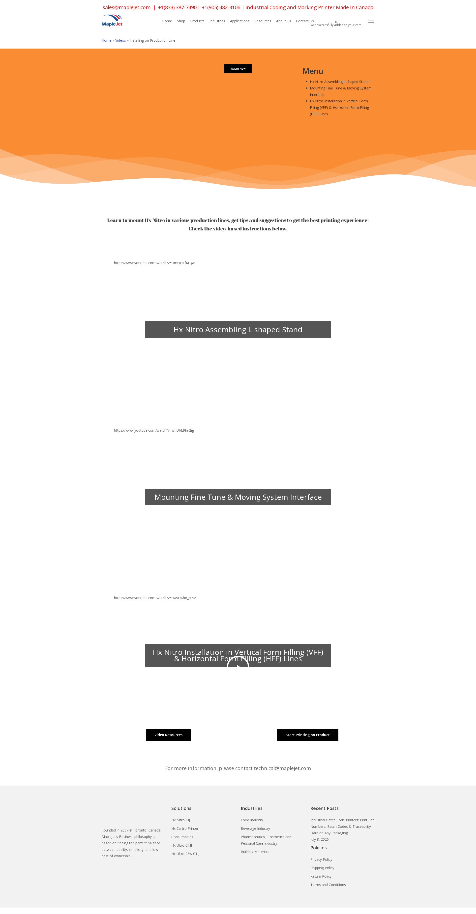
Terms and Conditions (328, 884)
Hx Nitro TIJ (180, 820)
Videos (120, 40)
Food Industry (252, 820)
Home (107, 40)
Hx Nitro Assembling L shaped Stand (339, 81)
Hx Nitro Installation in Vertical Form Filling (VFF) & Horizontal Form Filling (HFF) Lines (339, 107)
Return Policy (320, 876)
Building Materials (255, 851)
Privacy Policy (321, 859)
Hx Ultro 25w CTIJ (185, 853)
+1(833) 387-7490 (177, 7)
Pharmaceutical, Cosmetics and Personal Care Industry (266, 840)
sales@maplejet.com (126, 7)
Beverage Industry (255, 828)
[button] (371, 21)
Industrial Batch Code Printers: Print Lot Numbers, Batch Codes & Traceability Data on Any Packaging (342, 826)
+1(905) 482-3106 (221, 7)
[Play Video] (238, 350)
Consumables (182, 836)
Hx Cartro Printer (184, 828)
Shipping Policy (322, 867)
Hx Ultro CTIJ (181, 845)
